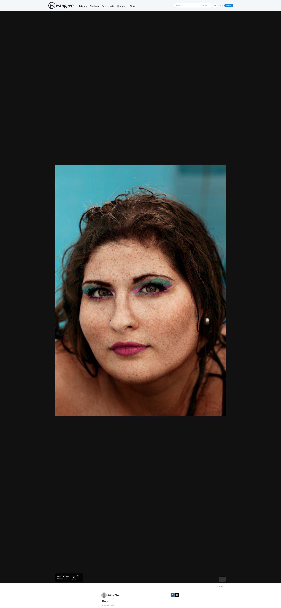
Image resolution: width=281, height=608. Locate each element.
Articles (83, 6)
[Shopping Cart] (215, 5)
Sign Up (228, 5)
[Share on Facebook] (173, 595)
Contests (122, 6)
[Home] (61, 5)
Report (220, 587)
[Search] (210, 5)
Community (108, 6)
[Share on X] (177, 595)
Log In (221, 5)
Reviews (94, 6)
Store (132, 6)
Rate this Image (63, 576)
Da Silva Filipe (113, 595)
